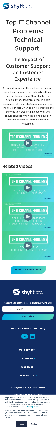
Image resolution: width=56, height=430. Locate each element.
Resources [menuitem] (26, 367)
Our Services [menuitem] (27, 350)
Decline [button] (34, 424)
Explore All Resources (28, 270)
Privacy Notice (33, 406)
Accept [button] (21, 424)
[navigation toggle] (51, 6)
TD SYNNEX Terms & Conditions (28, 394)
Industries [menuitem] (27, 358)
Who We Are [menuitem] (26, 375)
